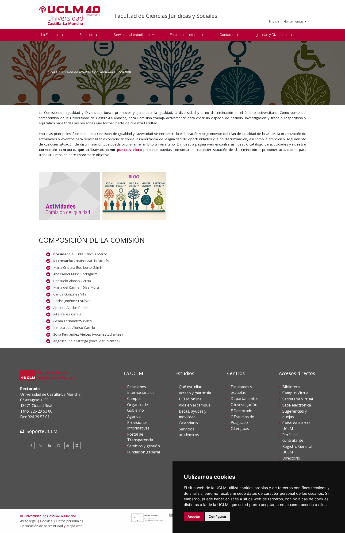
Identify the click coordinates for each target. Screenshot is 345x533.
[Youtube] (67, 445)
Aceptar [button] (194, 516)
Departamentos (245, 398)
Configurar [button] (217, 516)
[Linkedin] (49, 445)
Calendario (188, 423)
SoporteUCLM (42, 431)
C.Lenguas (240, 428)
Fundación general (143, 452)
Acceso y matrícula (195, 392)
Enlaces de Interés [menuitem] (185, 35)
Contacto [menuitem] (227, 35)
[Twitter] (40, 445)
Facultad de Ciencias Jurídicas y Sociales (166, 15)
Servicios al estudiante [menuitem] (132, 35)
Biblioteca (291, 386)
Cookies (46, 521)
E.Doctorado (241, 410)
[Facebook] (31, 445)
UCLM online (190, 399)
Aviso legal (28, 521)
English (274, 21)
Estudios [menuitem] (87, 35)
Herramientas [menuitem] (293, 21)
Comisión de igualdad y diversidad (85, 72)
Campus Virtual (295, 392)
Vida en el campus (194, 405)
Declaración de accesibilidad (41, 526)
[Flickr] (76, 445)
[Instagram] (58, 445)
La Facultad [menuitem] (50, 35)
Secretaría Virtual (297, 399)
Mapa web (74, 526)
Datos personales (69, 521)
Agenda (134, 416)
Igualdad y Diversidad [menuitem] (272, 35)
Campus (134, 398)
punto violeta (129, 149)
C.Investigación (244, 404)
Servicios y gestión (143, 446)
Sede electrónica (296, 405)
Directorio (291, 458)
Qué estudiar (190, 386)
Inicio (50, 72)
